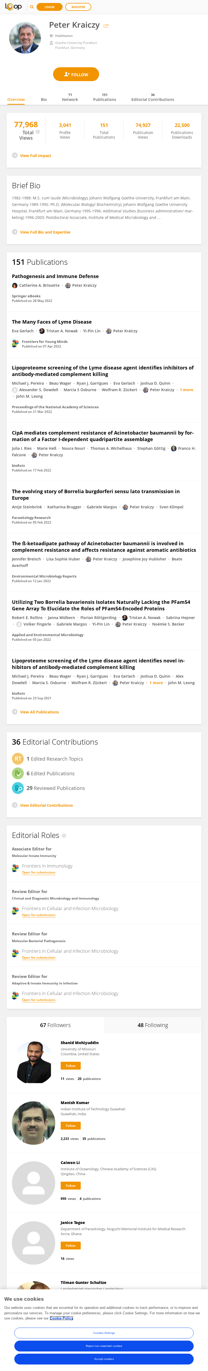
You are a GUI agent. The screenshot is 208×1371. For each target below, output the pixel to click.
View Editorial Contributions (46, 805)
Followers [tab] (55, 1025)
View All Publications (39, 712)
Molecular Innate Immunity (34, 855)
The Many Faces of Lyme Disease (52, 321)
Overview (16, 99)
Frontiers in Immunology (47, 866)
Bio (44, 99)
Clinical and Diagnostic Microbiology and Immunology (55, 898)
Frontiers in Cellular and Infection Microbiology (70, 908)
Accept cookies (103, 1358)
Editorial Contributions (152, 97)
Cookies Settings (104, 1332)
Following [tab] (153, 1025)
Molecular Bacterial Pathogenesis (39, 941)
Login (49, 7)
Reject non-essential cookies (104, 1345)
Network (70, 97)
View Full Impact (35, 155)
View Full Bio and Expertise (45, 232)
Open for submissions (39, 872)
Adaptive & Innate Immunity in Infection (45, 983)
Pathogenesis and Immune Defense (55, 276)
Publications (104, 97)
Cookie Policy (61, 1318)
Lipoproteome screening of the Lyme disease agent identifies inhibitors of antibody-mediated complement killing (103, 370)
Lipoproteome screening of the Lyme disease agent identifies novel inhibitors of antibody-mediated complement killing (98, 663)
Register (78, 7)
